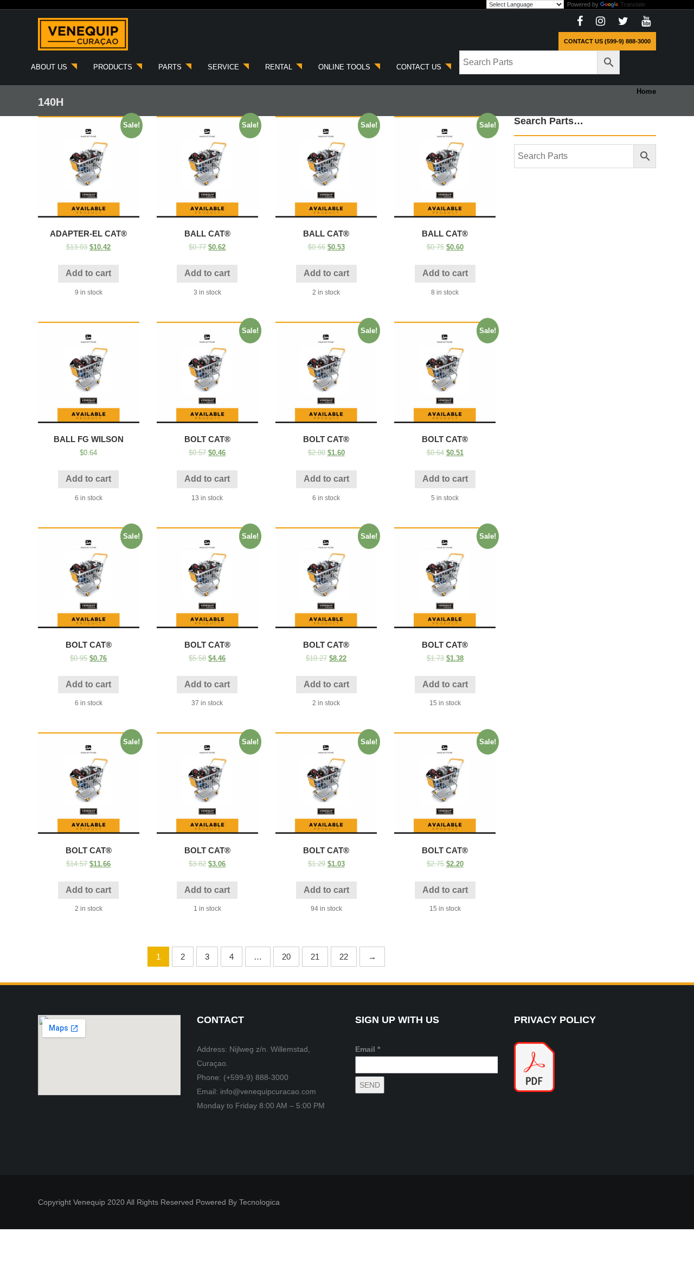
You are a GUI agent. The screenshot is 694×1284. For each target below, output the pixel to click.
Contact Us (420, 67)
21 (315, 956)
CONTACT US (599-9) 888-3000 (607, 41)
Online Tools (345, 67)
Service (224, 67)
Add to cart (88, 273)
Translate (632, 4)
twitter (623, 21)
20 (286, 956)
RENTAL (279, 67)
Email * (367, 1049)
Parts (171, 67)
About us (50, 67)
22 (343, 956)
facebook (579, 21)
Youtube (646, 21)
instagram (600, 21)
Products (113, 67)
